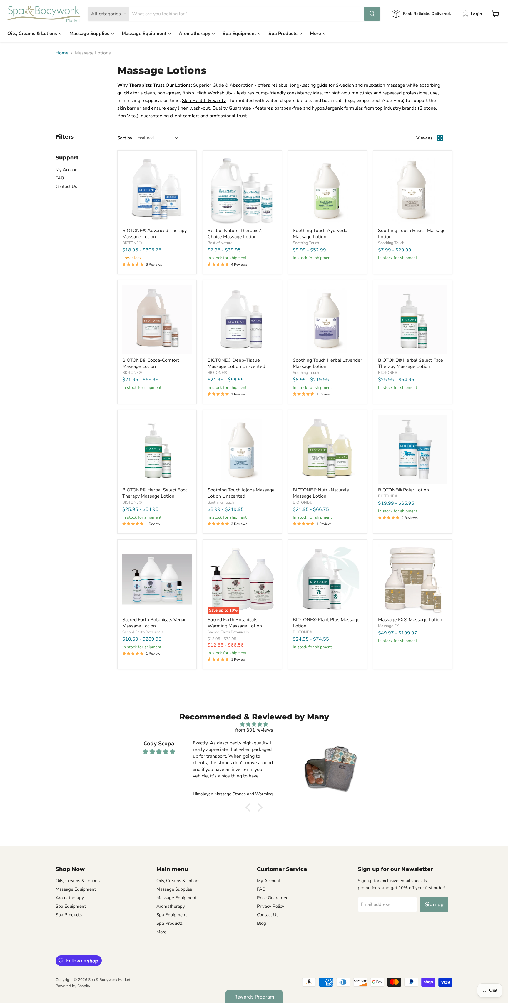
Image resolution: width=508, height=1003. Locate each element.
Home (62, 53)
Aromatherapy (195, 33)
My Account (67, 170)
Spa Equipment (240, 33)
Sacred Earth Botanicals (142, 632)
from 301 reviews (254, 730)
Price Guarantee (272, 898)
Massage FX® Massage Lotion (410, 620)
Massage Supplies (90, 33)
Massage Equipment (145, 33)
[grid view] (440, 138)
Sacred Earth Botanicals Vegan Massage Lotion (154, 623)
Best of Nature (220, 243)
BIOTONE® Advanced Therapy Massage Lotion (154, 233)
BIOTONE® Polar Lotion (403, 490)
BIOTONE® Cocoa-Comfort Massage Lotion (150, 363)
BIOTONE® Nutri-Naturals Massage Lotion (321, 493)
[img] (254, 724)
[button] (249, 807)
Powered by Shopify (73, 986)
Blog (261, 923)
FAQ (60, 178)
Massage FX (388, 626)
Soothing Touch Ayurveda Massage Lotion (320, 233)
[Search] (372, 14)
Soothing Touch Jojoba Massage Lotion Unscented (241, 493)
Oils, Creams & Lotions (32, 33)
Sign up (434, 904)
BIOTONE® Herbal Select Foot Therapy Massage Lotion (154, 493)
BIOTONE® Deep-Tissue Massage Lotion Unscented (236, 363)
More (316, 33)
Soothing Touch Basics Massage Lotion (412, 233)
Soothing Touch (306, 243)
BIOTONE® (132, 243)
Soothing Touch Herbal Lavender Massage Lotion (327, 363)
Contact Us (66, 186)
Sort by (124, 138)
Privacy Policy (270, 906)
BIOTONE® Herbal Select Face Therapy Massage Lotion (410, 363)
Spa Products (283, 33)
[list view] (448, 138)
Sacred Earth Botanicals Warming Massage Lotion (235, 623)
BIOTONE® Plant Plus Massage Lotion (326, 623)
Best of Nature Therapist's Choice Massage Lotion (236, 233)
